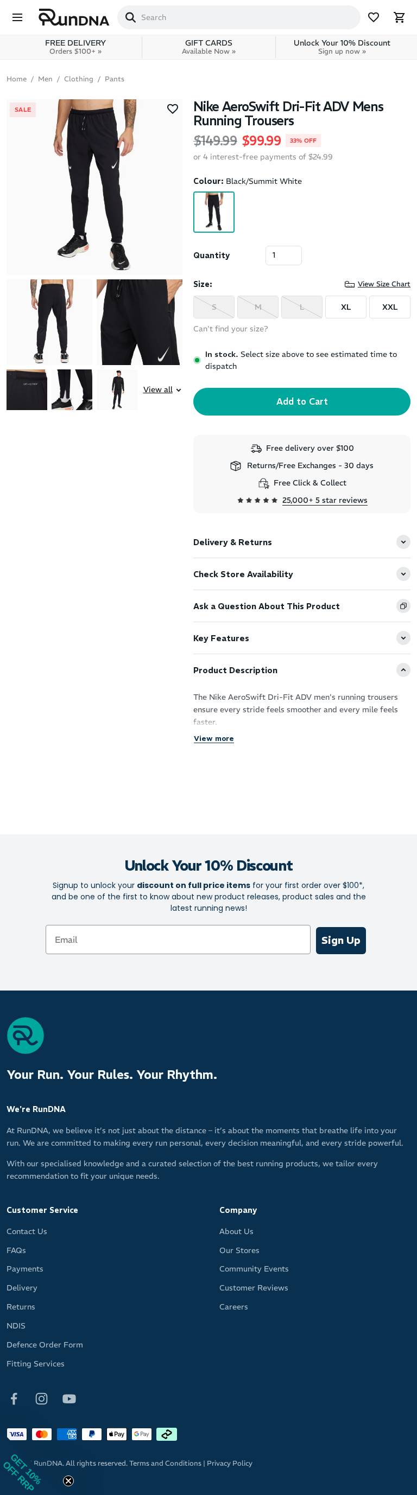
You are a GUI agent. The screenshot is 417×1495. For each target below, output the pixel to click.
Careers (233, 1307)
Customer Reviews (253, 1288)
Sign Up (341, 940)
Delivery (22, 1288)
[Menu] (17, 17)
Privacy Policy (229, 1463)
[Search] (130, 17)
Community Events (254, 1269)
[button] (32, 1462)
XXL (390, 307)
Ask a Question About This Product (266, 606)
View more (214, 738)
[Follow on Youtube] (69, 1398)
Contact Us (27, 1231)
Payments (25, 1269)
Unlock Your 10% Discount (342, 47)
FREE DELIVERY (75, 47)
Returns (21, 1307)
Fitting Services (36, 1364)
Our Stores (239, 1250)
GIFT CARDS (209, 47)
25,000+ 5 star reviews (325, 500)
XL (346, 307)
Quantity (211, 255)
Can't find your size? (230, 329)
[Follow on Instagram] (41, 1398)
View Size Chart (384, 284)
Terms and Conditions (165, 1463)
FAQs (16, 1250)
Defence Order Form (45, 1345)
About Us (236, 1231)
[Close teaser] (68, 1480)
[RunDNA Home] (74, 18)
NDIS (16, 1326)
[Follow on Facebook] (14, 1398)
